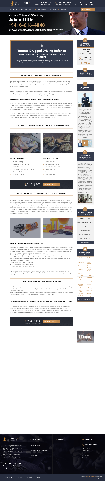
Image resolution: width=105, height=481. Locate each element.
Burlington (89, 260)
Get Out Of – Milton (35, 443)
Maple (80, 277)
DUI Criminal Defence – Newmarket (39, 450)
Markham (89, 277)
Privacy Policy (7, 477)
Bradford (89, 257)
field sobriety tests (41, 249)
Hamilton (80, 273)
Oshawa (89, 284)
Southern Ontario (80, 285)
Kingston (80, 275)
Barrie (80, 257)
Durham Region (89, 263)
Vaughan (89, 293)
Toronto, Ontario (29, 308)
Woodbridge (81, 296)
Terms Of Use (19, 477)
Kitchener (89, 275)
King (89, 273)
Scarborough (89, 290)
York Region (89, 296)
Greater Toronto (89, 266)
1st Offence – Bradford (36, 448)
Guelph (80, 269)
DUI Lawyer (60, 271)
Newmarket (81, 282)
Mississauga (89, 279)
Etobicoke (80, 266)
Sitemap (39, 477)
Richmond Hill (80, 290)
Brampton (80, 260)
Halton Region (89, 270)
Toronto (81, 293)
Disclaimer (30, 477)
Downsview (81, 262)
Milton (80, 279)
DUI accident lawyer (59, 62)
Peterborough (89, 288)
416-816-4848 (29, 25)
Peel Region (81, 288)
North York (89, 282)
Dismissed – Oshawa (35, 445)
